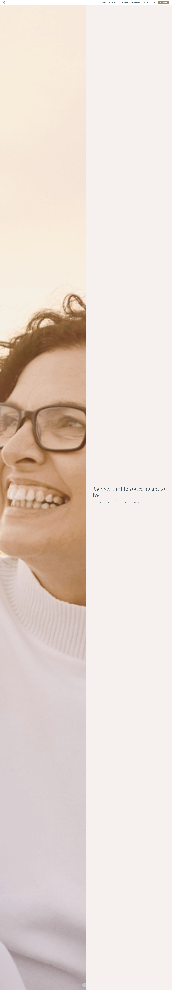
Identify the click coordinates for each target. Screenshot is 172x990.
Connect (153, 2)
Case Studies (125, 2)
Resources (145, 2)
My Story (104, 2)
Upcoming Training (135, 2)
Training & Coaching (113, 2)
